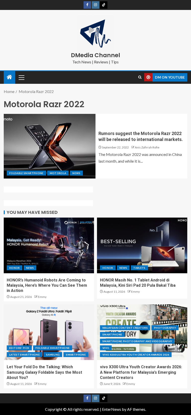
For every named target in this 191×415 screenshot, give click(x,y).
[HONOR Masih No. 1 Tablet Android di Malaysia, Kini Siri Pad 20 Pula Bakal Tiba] (142, 245)
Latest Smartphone (24, 354)
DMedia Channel (95, 55)
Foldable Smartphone (26, 173)
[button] (21, 77)
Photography (165, 327)
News (76, 173)
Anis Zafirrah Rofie (147, 147)
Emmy (42, 297)
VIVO (105, 347)
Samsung (53, 354)
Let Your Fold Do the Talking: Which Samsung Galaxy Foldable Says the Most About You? (44, 372)
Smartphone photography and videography (137, 341)
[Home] (9, 77)
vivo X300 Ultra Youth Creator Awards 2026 (135, 354)
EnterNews (111, 409)
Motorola (58, 173)
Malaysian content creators (125, 327)
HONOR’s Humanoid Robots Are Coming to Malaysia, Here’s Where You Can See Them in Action (47, 285)
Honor (14, 267)
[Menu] (21, 77)
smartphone (76, 354)
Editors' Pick (19, 347)
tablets (139, 267)
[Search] (140, 77)
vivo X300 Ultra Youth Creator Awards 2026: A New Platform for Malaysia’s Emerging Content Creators (141, 372)
